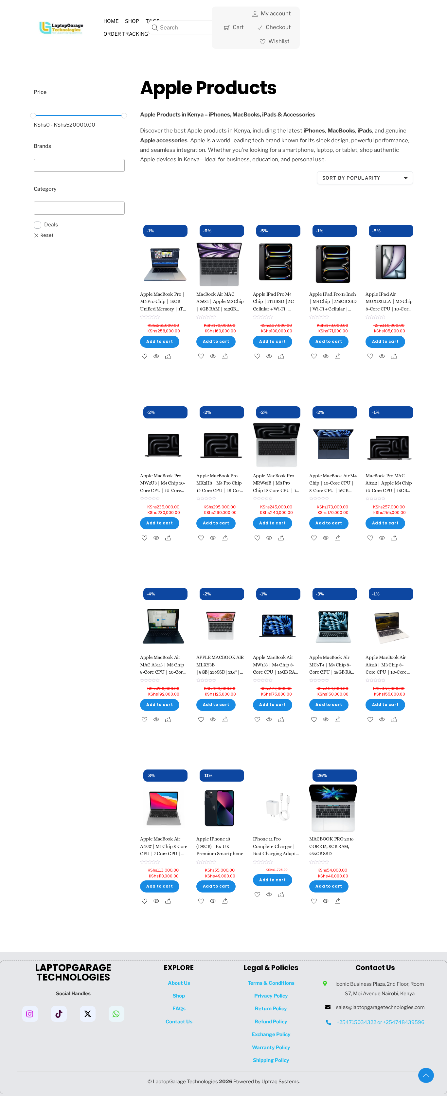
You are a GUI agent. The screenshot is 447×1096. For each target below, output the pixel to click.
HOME (110, 21)
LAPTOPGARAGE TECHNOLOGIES (73, 972)
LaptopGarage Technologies (185, 1081)
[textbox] (38, 164)
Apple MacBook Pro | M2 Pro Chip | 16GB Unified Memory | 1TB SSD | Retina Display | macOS (163, 309)
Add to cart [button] (159, 341)
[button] (428, 1078)
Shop (132, 21)
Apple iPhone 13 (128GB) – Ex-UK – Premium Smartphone (219, 846)
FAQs (179, 1008)
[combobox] (79, 165)
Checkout (277, 27)
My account (275, 13)
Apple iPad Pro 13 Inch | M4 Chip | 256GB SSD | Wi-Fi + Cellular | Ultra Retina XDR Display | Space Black (333, 309)
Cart (237, 27)
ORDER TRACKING (125, 34)
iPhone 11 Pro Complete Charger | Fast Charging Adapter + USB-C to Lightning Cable (277, 854)
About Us (179, 983)
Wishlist (278, 41)
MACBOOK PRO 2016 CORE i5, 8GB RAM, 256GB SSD (331, 846)
